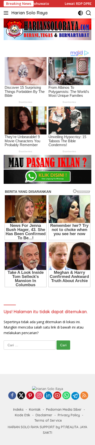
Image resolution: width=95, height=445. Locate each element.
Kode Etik (22, 415)
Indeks (18, 409)
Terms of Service (48, 420)
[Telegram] (75, 396)
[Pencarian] (88, 13)
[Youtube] (57, 396)
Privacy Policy (69, 415)
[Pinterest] (30, 396)
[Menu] (7, 13)
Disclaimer (44, 415)
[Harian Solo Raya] (47, 388)
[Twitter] (21, 396)
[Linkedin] (48, 396)
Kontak (35, 409)
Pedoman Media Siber (64, 409)
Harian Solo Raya (29, 13)
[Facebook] (12, 396)
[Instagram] (39, 396)
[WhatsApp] (66, 396)
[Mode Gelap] (80, 13)
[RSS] (84, 396)
